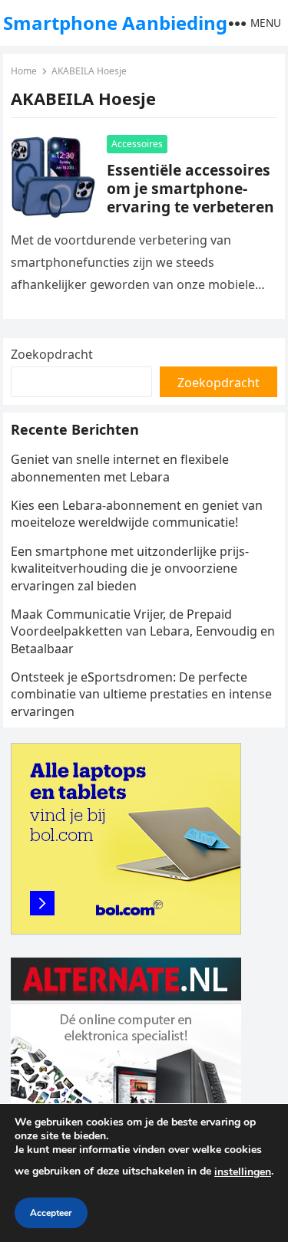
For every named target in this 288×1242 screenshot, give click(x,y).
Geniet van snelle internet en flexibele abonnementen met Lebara (120, 468)
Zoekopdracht (52, 354)
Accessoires (137, 143)
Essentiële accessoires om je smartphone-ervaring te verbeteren (190, 188)
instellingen (242, 1172)
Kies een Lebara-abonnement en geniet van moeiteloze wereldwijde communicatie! (137, 514)
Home (24, 70)
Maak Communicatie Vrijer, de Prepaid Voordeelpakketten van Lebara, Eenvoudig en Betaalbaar (143, 631)
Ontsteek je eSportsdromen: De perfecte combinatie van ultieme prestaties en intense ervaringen (141, 694)
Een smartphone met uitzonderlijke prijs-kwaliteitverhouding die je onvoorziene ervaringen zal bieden (130, 568)
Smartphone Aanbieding (115, 22)
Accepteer (51, 1213)
